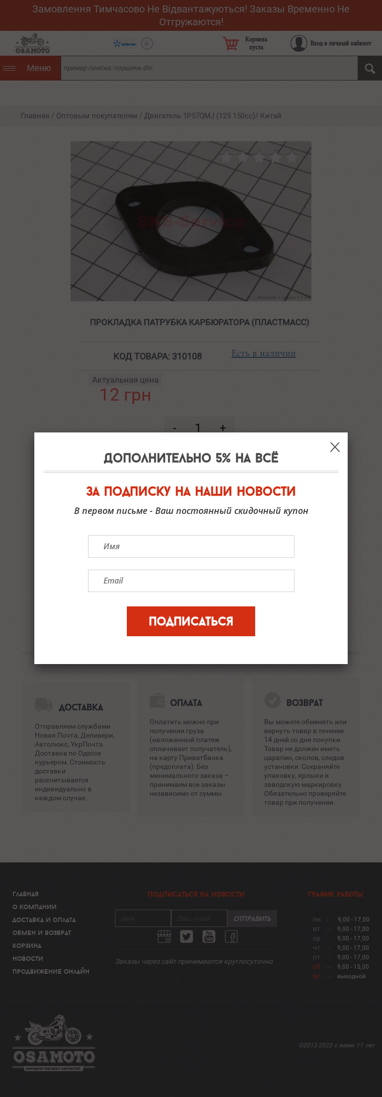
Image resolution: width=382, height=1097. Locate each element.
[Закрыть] (335, 447)
